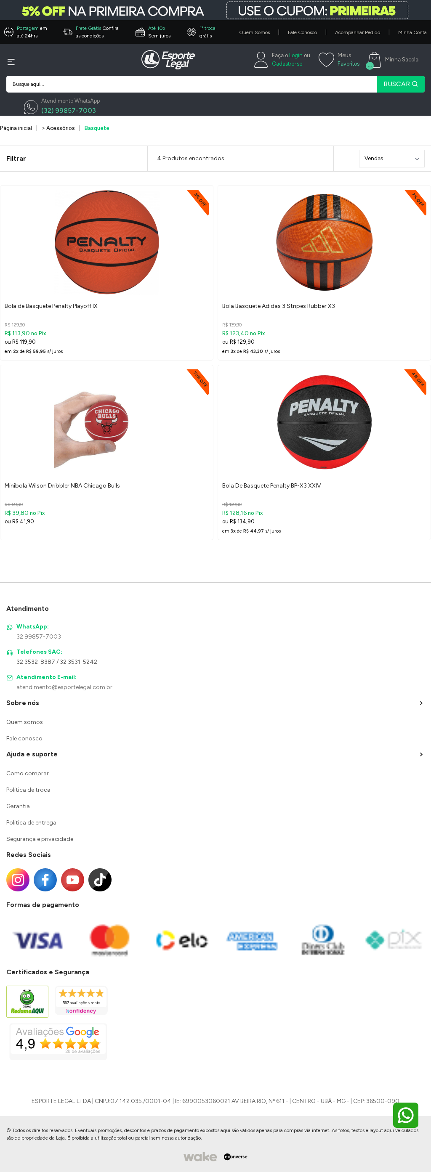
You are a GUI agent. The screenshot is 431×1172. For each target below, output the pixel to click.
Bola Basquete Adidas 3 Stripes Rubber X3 (278, 306)
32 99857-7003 (38, 636)
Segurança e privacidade (39, 839)
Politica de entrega (31, 822)
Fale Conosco (302, 32)
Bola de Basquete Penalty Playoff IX (51, 306)
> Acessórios (58, 128)
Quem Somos (254, 32)
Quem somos (24, 722)
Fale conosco (24, 738)
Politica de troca (28, 789)
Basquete (97, 128)
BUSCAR (397, 84)
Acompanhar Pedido (357, 32)
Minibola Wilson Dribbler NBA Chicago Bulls (62, 485)
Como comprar (27, 773)
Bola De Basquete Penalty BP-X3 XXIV (271, 485)
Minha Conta (412, 32)
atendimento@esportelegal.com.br (64, 687)
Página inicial (16, 128)
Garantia (18, 806)
